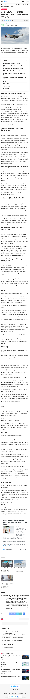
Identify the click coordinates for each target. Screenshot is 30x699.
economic (14, 255)
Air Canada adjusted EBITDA (12, 595)
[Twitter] (14, 690)
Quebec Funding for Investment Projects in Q (12, 640)
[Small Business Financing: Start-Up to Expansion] (25, 664)
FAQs (5, 81)
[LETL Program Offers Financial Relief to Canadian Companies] (25, 671)
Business (4, 9)
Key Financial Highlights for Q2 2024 (12, 63)
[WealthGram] (5, 1)
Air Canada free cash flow (19, 598)
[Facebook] (12, 690)
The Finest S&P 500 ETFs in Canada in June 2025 (13, 637)
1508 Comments (24, 618)
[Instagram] (16, 690)
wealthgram (7, 23)
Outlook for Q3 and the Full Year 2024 (12, 70)
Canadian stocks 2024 (22, 607)
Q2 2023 (23, 236)
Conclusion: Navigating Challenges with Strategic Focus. (14, 78)
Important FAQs (7, 88)
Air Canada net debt (13, 601)
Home (2, 4)
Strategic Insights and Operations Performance (15, 65)
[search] (21, 1)
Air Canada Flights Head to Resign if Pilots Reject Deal (19, 569)
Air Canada (17, 145)
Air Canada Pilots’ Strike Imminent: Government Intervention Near (6, 569)
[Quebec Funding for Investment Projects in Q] (25, 657)
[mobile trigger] (2, 1)
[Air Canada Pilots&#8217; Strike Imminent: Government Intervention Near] (7, 563)
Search (25, 623)
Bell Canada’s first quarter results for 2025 (12, 639)
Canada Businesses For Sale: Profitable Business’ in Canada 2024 (7, 583)
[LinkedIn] (18, 690)
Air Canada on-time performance (17, 602)
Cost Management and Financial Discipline (13, 68)
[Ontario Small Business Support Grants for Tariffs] (25, 678)
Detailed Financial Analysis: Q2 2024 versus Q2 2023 (14, 74)
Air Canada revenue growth (20, 605)
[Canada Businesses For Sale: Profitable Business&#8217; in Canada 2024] (7, 578)
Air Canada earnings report (16, 596)
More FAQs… (7, 83)
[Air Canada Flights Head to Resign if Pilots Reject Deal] (20, 563)
